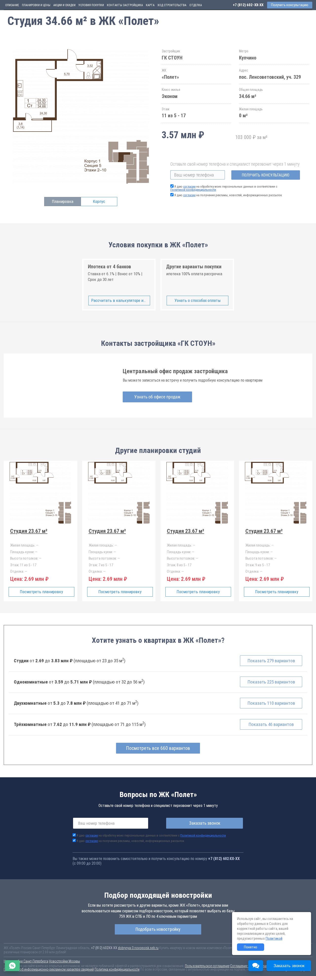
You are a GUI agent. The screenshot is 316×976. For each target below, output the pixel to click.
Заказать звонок (204, 823)
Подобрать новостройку (158, 929)
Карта (150, 5)
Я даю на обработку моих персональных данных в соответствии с (223, 188)
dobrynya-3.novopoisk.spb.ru (138, 948)
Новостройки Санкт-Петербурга (26, 961)
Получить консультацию (265, 175)
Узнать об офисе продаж (157, 396)
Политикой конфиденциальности (193, 190)
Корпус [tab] (99, 201)
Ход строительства (172, 5)
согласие (189, 186)
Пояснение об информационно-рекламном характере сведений (49, 969)
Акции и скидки (64, 5)
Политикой (274, 938)
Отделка (195, 5)
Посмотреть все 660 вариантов (158, 748)
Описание (12, 5)
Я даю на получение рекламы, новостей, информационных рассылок (228, 195)
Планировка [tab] (62, 201)
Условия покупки (91, 5)
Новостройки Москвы (64, 961)
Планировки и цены (36, 5)
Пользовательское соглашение (207, 966)
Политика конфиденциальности (117, 969)
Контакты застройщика (125, 5)
